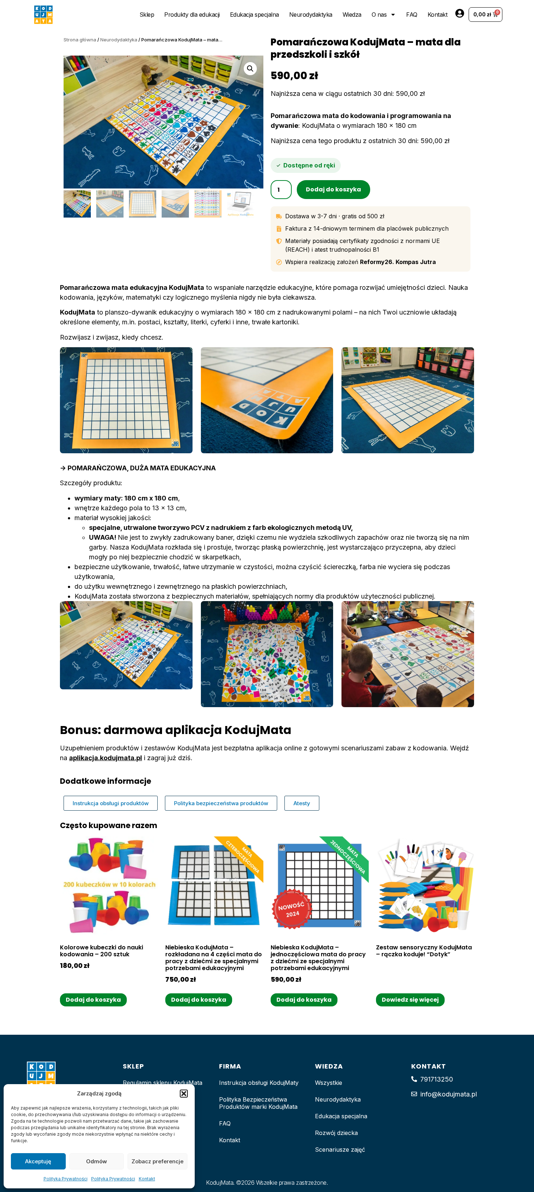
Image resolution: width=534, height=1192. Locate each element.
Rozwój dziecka (336, 1132)
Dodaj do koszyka (333, 189)
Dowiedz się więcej (410, 1000)
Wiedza (352, 14)
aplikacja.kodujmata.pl (105, 758)
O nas (379, 14)
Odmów (96, 1161)
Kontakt (147, 1178)
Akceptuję (38, 1161)
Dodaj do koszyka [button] (93, 1000)
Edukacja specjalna (254, 14)
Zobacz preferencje (157, 1161)
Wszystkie (328, 1082)
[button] (183, 1093)
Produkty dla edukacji (192, 14)
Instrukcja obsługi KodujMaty (259, 1082)
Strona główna (80, 39)
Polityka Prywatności (66, 1178)
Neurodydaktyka (310, 14)
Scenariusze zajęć (340, 1149)
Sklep (146, 14)
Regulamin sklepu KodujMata (162, 1082)
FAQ (411, 14)
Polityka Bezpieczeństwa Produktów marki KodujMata (258, 1103)
